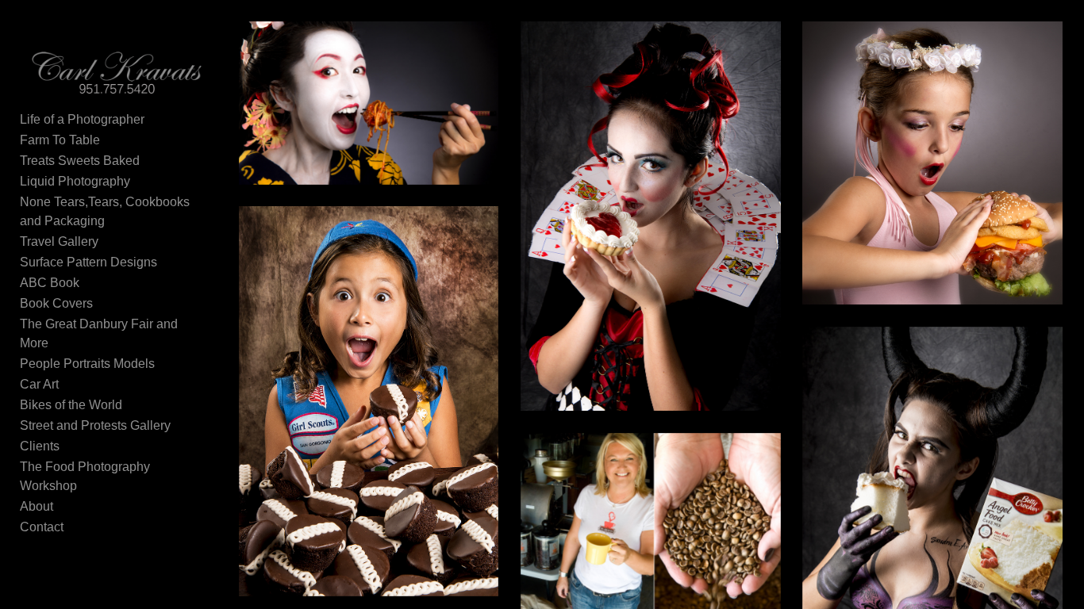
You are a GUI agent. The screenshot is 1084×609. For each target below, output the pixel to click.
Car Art (39, 384)
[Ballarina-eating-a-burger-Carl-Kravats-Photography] (932, 162)
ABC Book (49, 282)
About (36, 506)
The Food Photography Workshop (85, 476)
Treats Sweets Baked (80, 160)
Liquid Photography (75, 181)
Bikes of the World (71, 405)
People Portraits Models (87, 363)
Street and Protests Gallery (95, 425)
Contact (41, 527)
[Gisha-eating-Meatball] (369, 103)
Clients (40, 446)
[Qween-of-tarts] (651, 216)
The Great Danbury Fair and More (99, 333)
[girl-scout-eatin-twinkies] (369, 401)
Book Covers (56, 303)
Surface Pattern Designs (88, 262)
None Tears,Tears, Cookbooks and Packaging (105, 211)
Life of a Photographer (82, 119)
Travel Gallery (59, 241)
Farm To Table (60, 140)
